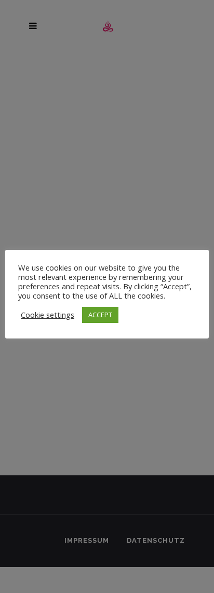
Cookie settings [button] (47, 314)
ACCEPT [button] (100, 314)
